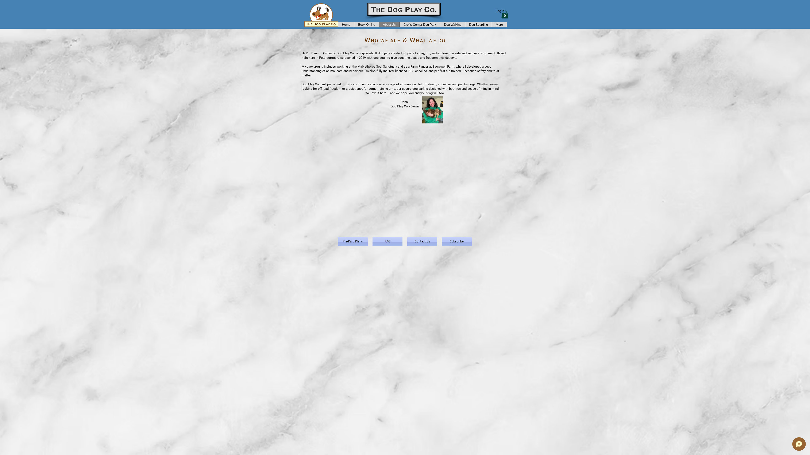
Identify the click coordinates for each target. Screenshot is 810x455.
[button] (504, 14)
